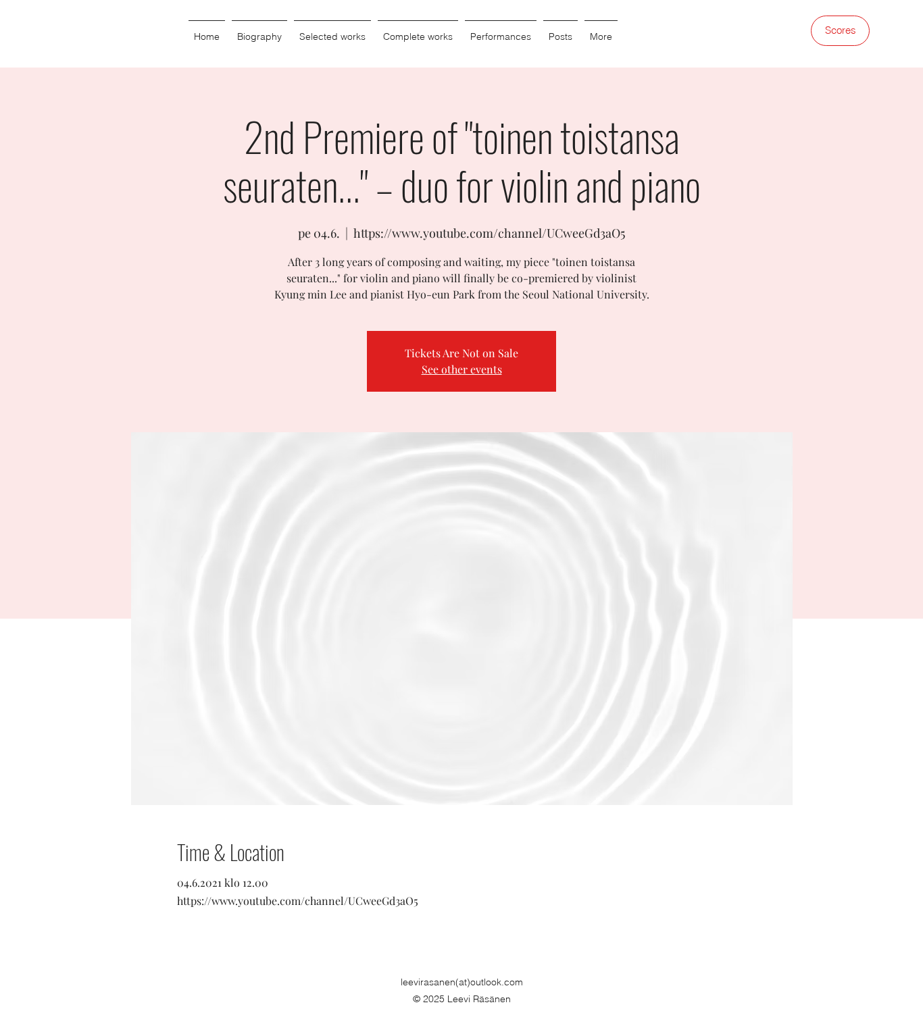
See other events (462, 369)
